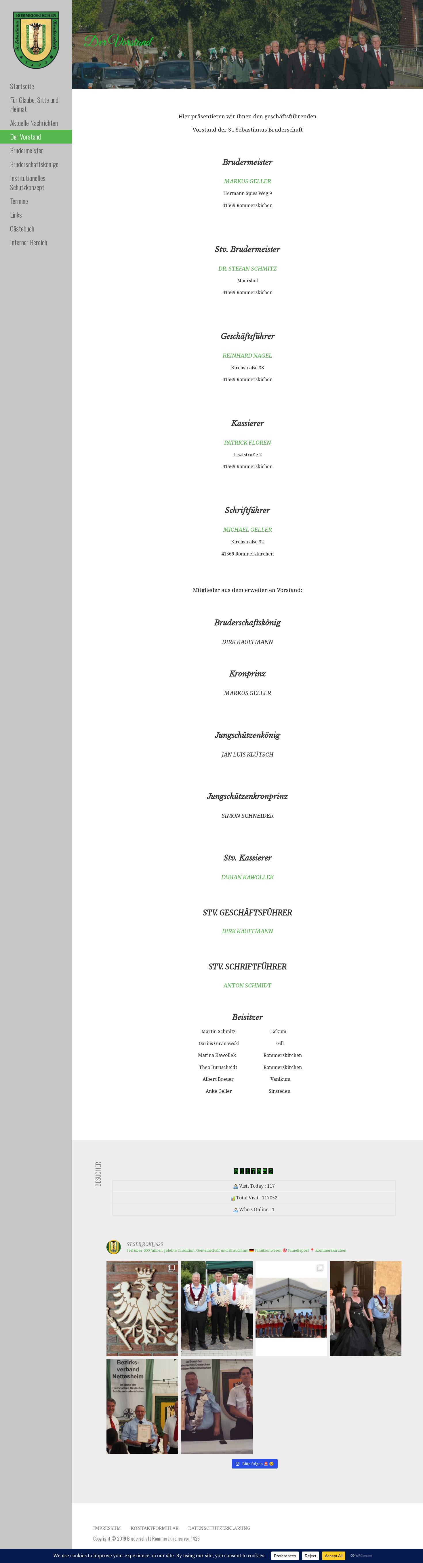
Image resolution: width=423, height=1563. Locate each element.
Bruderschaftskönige (34, 164)
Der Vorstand (25, 136)
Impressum (107, 1528)
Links (16, 214)
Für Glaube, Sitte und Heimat (34, 104)
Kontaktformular (154, 1528)
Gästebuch (22, 228)
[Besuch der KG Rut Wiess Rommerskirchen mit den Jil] (291, 1308)
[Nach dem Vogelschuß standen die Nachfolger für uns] (217, 1308)
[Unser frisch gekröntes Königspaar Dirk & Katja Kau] (365, 1308)
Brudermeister (26, 150)
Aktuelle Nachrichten (34, 122)
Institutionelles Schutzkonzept (27, 182)
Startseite (22, 86)
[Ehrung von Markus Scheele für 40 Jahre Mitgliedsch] (142, 1406)
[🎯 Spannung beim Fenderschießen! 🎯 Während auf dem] (142, 1308)
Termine (19, 201)
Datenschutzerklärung (219, 1528)
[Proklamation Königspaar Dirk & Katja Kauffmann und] (217, 1406)
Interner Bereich (28, 242)
